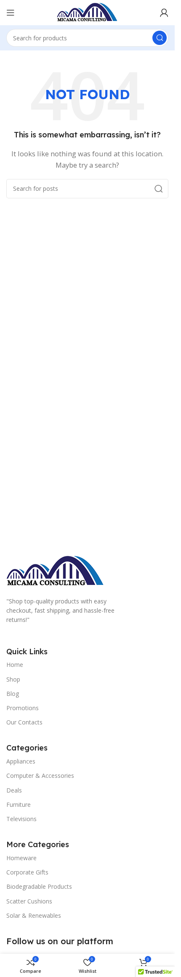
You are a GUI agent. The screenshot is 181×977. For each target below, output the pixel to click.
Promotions (22, 708)
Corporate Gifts (27, 872)
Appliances (20, 761)
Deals (14, 790)
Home (14, 665)
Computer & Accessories (40, 775)
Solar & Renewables (33, 915)
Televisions (21, 819)
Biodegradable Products (39, 886)
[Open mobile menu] (10, 12)
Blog (12, 694)
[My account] (164, 12)
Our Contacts (24, 722)
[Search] (159, 38)
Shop (13, 679)
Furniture (18, 804)
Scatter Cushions (29, 901)
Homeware (21, 858)
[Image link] (55, 570)
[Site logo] (87, 12)
